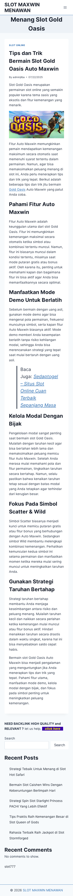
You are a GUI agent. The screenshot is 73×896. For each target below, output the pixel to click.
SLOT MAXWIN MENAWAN (43, 890)
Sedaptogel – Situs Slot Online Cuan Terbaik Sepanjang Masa (39, 391)
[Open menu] (65, 7)
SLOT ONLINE (17, 45)
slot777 (10, 866)
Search (9, 738)
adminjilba (19, 77)
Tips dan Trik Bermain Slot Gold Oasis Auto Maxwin (34, 61)
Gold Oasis (17, 189)
